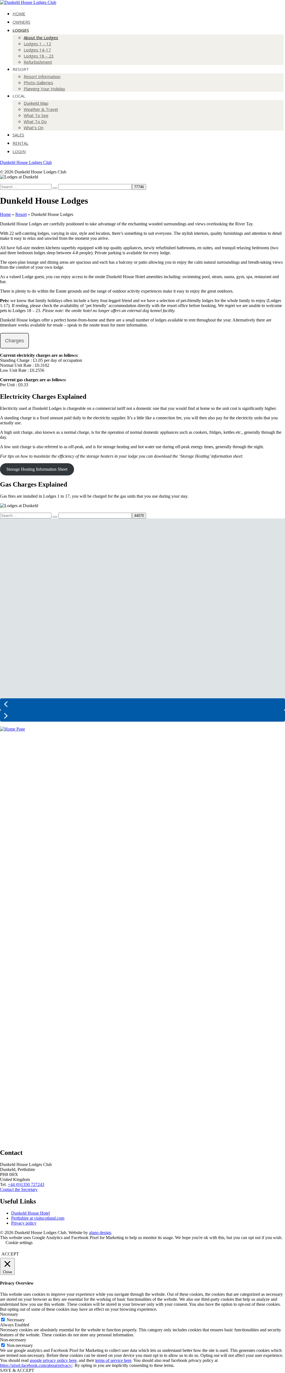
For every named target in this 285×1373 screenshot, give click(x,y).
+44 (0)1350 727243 (26, 1184)
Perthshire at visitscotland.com (37, 1218)
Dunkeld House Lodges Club (26, 162)
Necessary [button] (9, 1314)
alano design (100, 1232)
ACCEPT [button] (10, 1254)
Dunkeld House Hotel (30, 1213)
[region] (142, 623)
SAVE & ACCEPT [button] (17, 1370)
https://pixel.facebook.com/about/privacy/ (36, 1365)
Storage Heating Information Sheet (36, 469)
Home (5, 214)
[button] (142, 704)
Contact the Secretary (19, 1189)
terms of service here (113, 1360)
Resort (21, 214)
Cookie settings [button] (19, 1242)
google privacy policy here (53, 1360)
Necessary (16, 1319)
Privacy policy (23, 1223)
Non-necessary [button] (13, 1339)
